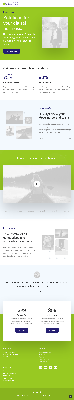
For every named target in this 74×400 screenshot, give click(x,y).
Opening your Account (45, 352)
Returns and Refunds (9, 373)
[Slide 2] (37, 297)
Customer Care (8, 371)
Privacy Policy (7, 375)
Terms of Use (7, 378)
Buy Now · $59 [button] (12, 51)
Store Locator (43, 361)
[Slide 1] (35, 297)
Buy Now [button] (22, 330)
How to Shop (43, 354)
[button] (70, 3)
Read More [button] (8, 74)
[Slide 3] (39, 297)
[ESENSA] (10, 3)
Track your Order (44, 359)
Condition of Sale (8, 380)
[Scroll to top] (70, 396)
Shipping (41, 357)
